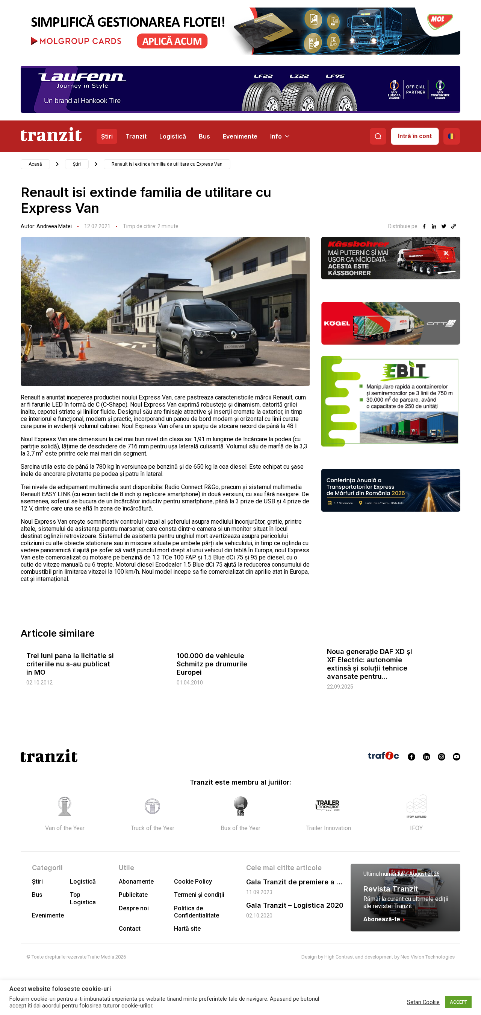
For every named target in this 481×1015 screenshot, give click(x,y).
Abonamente (136, 881)
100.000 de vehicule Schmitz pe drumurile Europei (212, 664)
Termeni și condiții (199, 894)
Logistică (172, 136)
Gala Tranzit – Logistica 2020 (294, 905)
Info (276, 136)
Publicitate (133, 894)
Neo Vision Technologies (428, 957)
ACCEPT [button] (458, 1002)
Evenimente (240, 136)
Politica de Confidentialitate (196, 912)
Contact (130, 928)
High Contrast (339, 957)
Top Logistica (83, 898)
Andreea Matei (54, 226)
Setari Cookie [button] (423, 1002)
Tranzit (136, 136)
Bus (204, 136)
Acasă (35, 164)
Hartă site (187, 928)
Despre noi (134, 908)
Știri (107, 136)
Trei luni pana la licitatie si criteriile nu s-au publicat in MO (70, 664)
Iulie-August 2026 (419, 874)
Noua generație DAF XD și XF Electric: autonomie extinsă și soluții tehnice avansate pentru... (369, 664)
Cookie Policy (193, 881)
